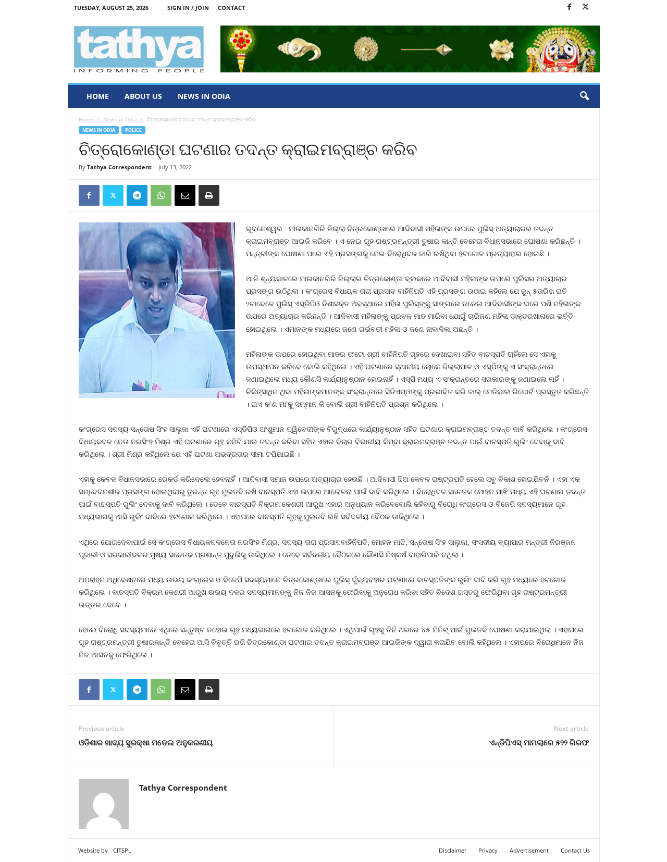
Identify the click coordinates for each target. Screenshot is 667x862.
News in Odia (204, 96)
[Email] (185, 195)
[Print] (209, 195)
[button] (584, 96)
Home (98, 96)
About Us (143, 96)
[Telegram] (137, 195)
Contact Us (575, 850)
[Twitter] (585, 7)
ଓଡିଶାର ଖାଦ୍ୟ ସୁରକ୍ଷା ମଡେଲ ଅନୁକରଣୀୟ (146, 742)
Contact (231, 7)
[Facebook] (569, 7)
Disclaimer (452, 850)
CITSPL (122, 850)
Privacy (488, 850)
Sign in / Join (188, 7)
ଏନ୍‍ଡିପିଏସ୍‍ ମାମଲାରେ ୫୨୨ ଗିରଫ (539, 742)
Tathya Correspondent (119, 167)
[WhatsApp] (161, 195)
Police (133, 130)
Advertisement (529, 850)
